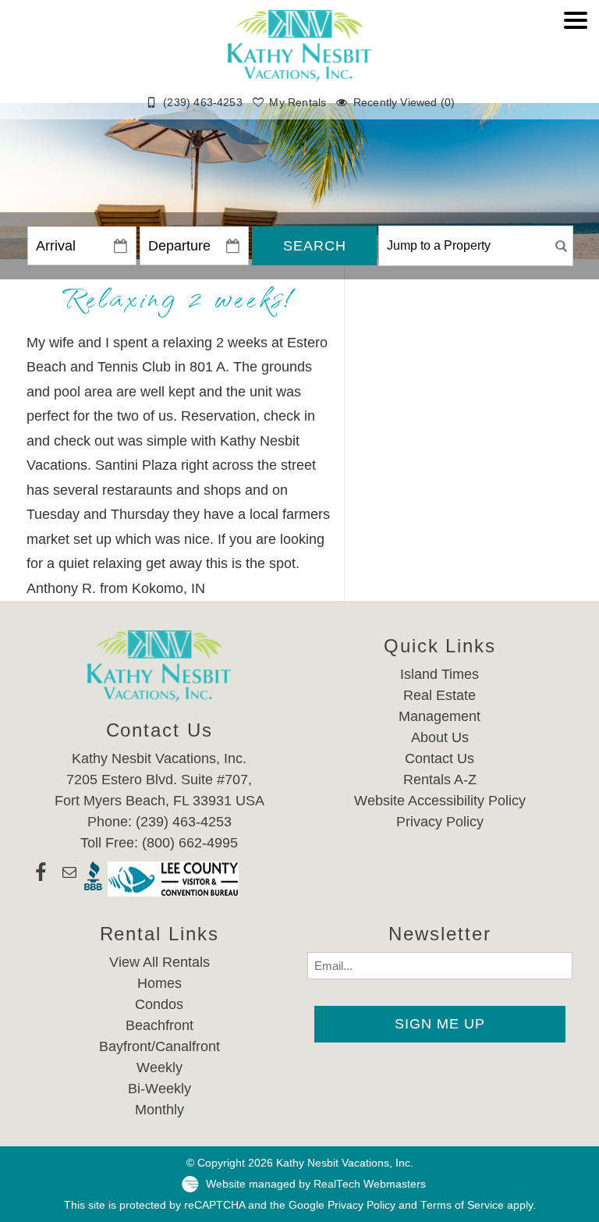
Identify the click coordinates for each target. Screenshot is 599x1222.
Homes (159, 983)
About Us (440, 737)
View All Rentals (159, 962)
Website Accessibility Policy (440, 800)
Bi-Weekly (159, 1088)
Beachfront (159, 1025)
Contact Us (439, 758)
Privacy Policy (440, 821)
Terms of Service (462, 1205)
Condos (159, 1004)
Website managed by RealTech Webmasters (316, 1183)
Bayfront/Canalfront (159, 1046)
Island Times (439, 674)
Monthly (159, 1109)
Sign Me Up (440, 1024)
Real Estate (439, 695)
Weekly (159, 1067)
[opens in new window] (40, 879)
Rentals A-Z (440, 779)
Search (314, 246)
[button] (575, 67)
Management (439, 716)
